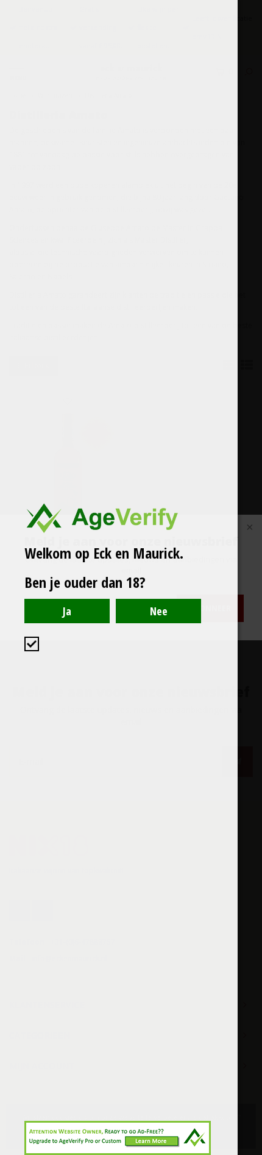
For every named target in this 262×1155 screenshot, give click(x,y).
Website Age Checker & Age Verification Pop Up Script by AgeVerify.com (247, 1152)
